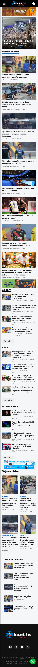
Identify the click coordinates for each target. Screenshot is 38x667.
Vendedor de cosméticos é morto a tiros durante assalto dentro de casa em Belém (22, 329)
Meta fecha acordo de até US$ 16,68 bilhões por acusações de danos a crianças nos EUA (23, 424)
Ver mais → (8, 341)
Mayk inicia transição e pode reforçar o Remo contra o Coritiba (22, 598)
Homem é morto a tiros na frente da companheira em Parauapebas (23, 296)
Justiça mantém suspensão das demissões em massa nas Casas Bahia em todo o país (23, 366)
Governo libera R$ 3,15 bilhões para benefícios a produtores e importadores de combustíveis (23, 377)
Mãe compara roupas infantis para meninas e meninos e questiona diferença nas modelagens (22, 354)
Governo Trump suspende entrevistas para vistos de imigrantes (21, 446)
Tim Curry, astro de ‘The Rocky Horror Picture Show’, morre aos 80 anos (23, 412)
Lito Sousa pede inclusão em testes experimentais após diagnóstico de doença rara (22, 389)
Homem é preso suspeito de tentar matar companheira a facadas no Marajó (22, 318)
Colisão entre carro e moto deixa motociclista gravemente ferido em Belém (24, 307)
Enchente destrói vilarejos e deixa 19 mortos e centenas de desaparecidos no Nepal (23, 435)
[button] (17, 47)
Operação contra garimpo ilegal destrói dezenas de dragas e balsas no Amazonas (23, 587)
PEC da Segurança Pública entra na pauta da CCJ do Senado (23, 608)
